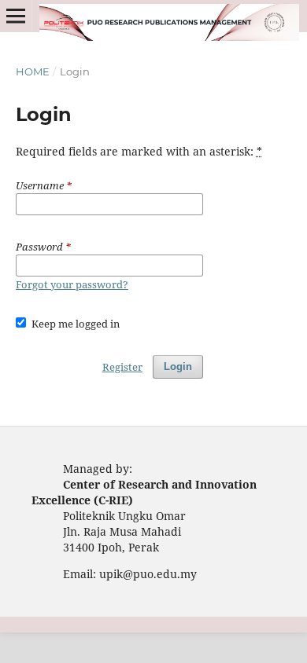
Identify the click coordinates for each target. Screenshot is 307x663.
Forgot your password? (72, 284)
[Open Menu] (15, 15)
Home (33, 71)
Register (122, 367)
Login (178, 366)
